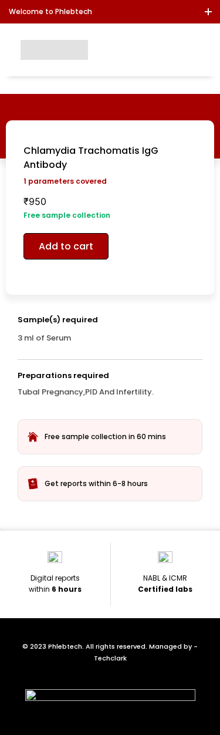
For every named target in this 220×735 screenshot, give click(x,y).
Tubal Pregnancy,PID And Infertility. (86, 391)
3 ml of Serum (44, 337)
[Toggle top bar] (208, 11)
